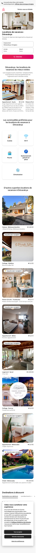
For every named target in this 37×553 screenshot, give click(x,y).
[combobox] (18, 45)
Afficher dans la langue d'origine (24, 4)
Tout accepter (18, 532)
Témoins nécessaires (18, 536)
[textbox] (10, 51)
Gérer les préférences (17, 541)
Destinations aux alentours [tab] (10, 496)
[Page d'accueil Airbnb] (3, 9)
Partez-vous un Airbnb (25, 9)
